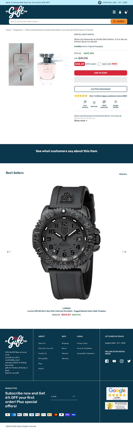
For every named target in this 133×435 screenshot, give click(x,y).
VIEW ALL (123, 174)
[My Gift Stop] (16, 336)
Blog (40, 363)
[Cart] (126, 12)
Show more (79, 120)
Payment (65, 353)
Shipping (65, 343)
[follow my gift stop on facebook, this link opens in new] (107, 362)
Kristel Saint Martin (84, 34)
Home (8, 30)
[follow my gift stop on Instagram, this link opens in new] (121, 362)
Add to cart (100, 73)
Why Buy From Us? (45, 348)
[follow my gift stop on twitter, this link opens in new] (129, 362)
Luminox (66, 308)
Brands (41, 368)
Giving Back (43, 358)
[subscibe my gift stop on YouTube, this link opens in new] (114, 362)
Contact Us (42, 353)
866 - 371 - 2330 (118, 343)
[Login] (120, 12)
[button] (100, 79)
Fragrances (18, 30)
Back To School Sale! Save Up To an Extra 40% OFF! (27, 2)
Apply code (109, 64)
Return (64, 348)
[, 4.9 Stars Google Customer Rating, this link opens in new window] (117, 393)
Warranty (65, 358)
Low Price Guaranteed (100, 89)
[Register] (73, 397)
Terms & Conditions (84, 348)
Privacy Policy (82, 343)
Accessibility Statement (86, 353)
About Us (41, 343)
